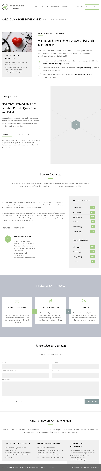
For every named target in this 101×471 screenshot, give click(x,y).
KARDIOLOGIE (44, 6)
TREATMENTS (19, 228)
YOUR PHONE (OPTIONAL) (9, 371)
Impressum (75, 467)
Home (44, 20)
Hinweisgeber (95, 467)
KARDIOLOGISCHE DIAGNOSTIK (17, 443)
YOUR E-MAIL (55, 371)
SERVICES (6, 228)
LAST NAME (55, 362)
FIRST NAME (5, 362)
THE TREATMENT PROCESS (23, 134)
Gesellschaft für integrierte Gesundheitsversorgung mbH (25, 467)
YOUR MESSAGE (6, 379)
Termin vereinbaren (92, 7)
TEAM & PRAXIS (54, 6)
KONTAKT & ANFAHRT (77, 6)
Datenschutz (85, 467)
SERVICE (64, 6)
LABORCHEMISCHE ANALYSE (48, 443)
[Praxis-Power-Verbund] (8, 239)
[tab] (7, 134)
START (35, 6)
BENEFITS (6, 134)
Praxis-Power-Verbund (22, 236)
